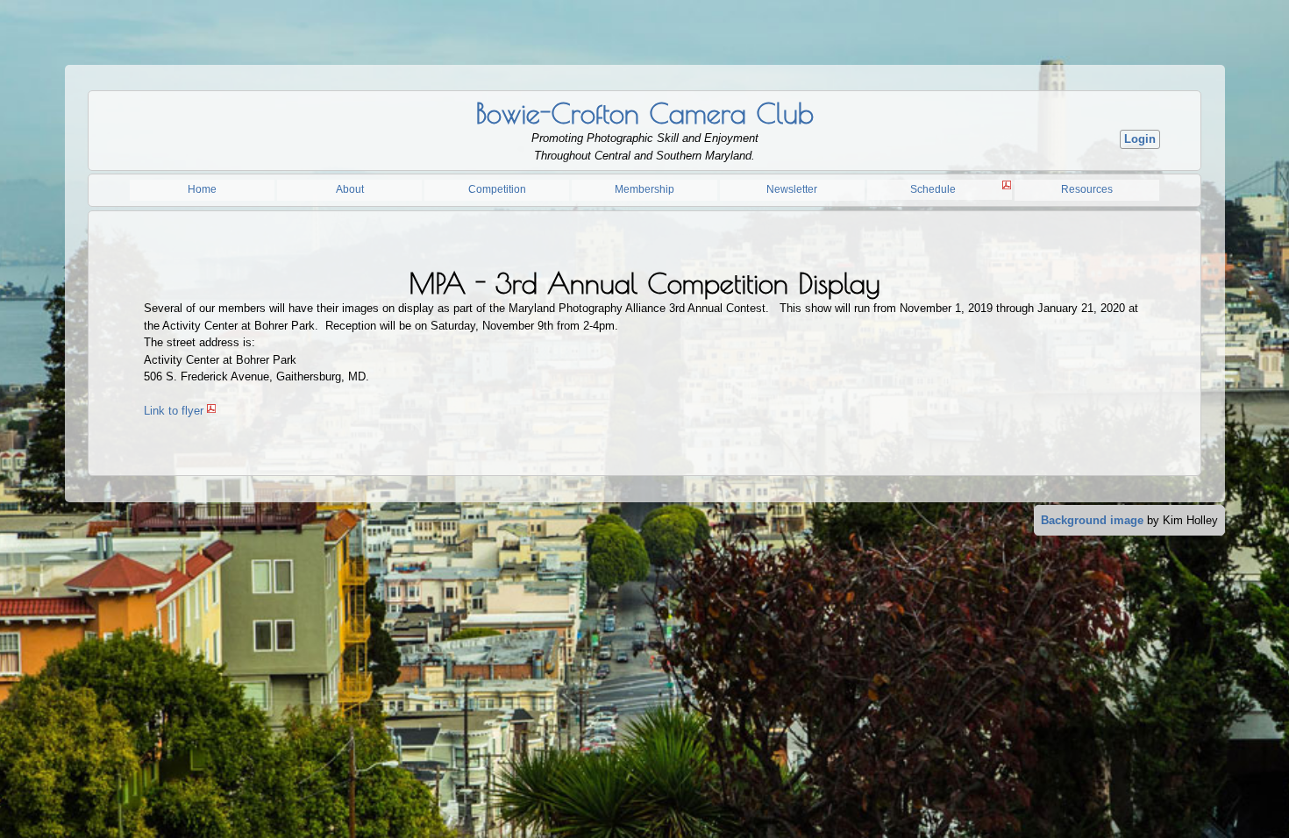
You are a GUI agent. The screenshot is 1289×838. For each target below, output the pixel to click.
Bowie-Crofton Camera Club (644, 113)
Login (1140, 139)
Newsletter (791, 189)
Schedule (933, 189)
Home (202, 189)
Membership (644, 189)
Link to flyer (173, 410)
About (350, 189)
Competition (497, 189)
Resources (1087, 189)
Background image (1092, 520)
